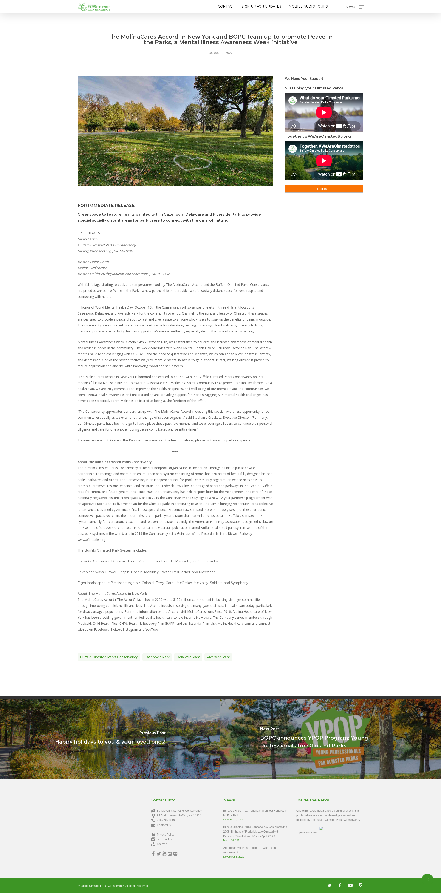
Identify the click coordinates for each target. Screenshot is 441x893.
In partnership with (307, 832)
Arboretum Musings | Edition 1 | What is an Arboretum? (249, 850)
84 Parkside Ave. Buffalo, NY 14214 (179, 815)
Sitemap (162, 844)
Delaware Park (188, 657)
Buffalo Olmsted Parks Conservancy (109, 657)
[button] (355, 6)
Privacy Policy (165, 834)
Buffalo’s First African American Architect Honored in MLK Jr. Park (255, 813)
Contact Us (164, 825)
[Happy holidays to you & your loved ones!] (110, 739)
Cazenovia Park (157, 657)
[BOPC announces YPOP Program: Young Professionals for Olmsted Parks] (330, 739)
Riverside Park (218, 657)
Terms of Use (165, 839)
